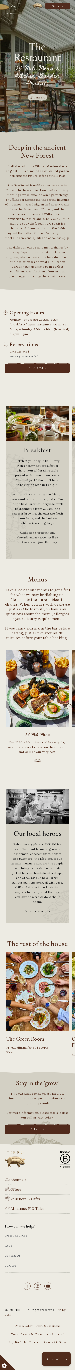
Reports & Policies (54, 1342)
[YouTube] (48, 1286)
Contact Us (12, 1255)
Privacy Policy (24, 1326)
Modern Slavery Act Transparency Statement (37, 1334)
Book (55, 6)
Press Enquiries (16, 1235)
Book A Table (37, 368)
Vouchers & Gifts (25, 1198)
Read (37, 759)
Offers (15, 1189)
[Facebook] (27, 1286)
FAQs (8, 1245)
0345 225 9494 (19, 351)
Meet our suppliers (37, 910)
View (9, 1052)
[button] (56, 1359)
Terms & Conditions (48, 1326)
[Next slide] (69, 706)
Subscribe (37, 1129)
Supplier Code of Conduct (24, 1342)
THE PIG (37, 6)
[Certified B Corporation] (65, 1159)
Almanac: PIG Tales (27, 1208)
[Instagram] (37, 1286)
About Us (18, 1179)
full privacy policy (40, 1117)
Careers (10, 1265)
